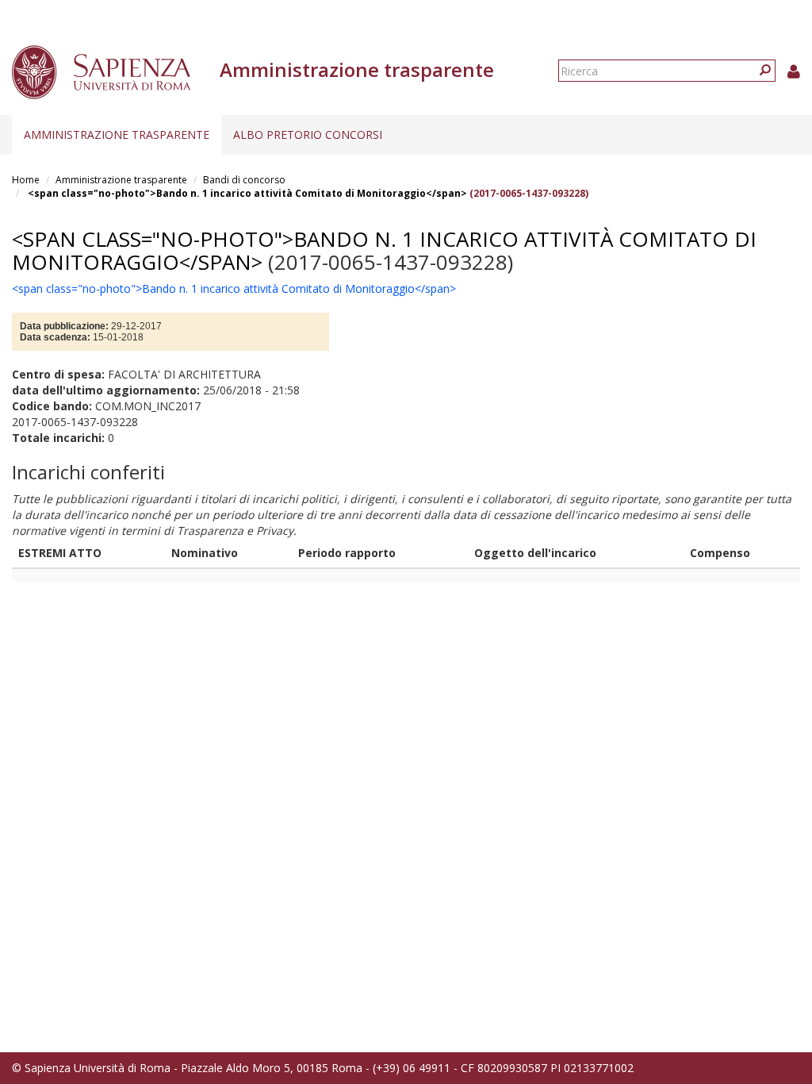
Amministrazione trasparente (116, 134)
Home (26, 179)
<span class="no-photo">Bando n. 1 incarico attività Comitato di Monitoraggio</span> (247, 193)
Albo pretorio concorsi (307, 134)
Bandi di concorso (244, 179)
